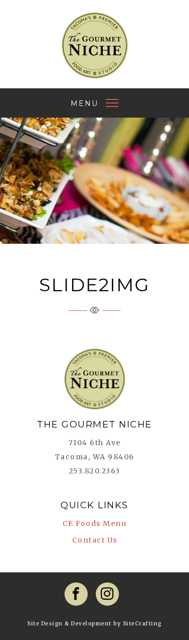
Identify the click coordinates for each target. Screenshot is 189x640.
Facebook (76, 594)
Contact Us (94, 540)
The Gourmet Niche (95, 45)
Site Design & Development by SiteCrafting (94, 623)
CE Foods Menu (94, 523)
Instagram (107, 594)
